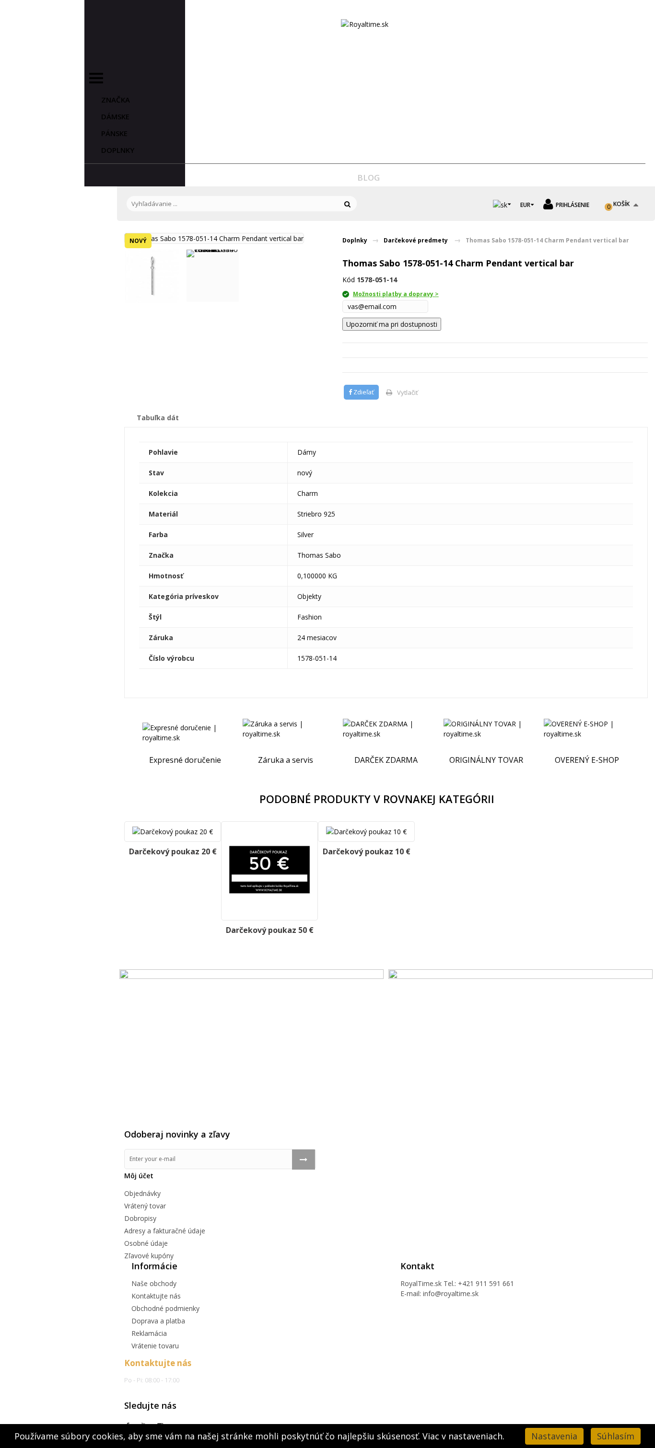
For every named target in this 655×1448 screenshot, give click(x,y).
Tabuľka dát (158, 417)
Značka (115, 99)
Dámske (115, 116)
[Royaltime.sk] (364, 24)
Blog (368, 177)
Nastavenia (554, 1436)
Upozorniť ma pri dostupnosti (391, 324)
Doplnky (117, 150)
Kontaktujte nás (156, 1295)
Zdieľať (363, 392)
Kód (348, 279)
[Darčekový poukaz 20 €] (172, 831)
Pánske (114, 133)
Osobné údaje (146, 1243)
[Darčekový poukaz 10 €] (366, 831)
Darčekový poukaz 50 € (270, 930)
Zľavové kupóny (149, 1255)
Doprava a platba (158, 1320)
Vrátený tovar (145, 1205)
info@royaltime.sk (451, 1293)
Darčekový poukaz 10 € (366, 851)
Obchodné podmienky (165, 1308)
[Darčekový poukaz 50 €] (269, 870)
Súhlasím (615, 1436)
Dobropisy (140, 1218)
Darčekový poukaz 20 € (173, 851)
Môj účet (138, 1175)
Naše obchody (153, 1283)
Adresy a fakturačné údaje (164, 1230)
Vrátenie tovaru (155, 1345)
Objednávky (142, 1193)
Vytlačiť (407, 392)
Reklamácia (149, 1333)
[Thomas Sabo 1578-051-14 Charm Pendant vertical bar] (152, 276)
